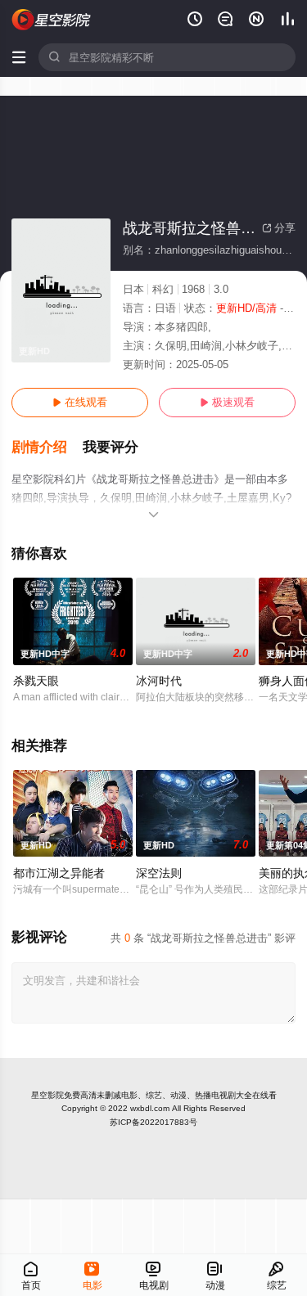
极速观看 (227, 402)
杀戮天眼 (36, 680)
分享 (279, 228)
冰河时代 (159, 680)
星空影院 (47, 1095)
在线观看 (79, 402)
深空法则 (159, 873)
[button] (47, 447)
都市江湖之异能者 (59, 873)
